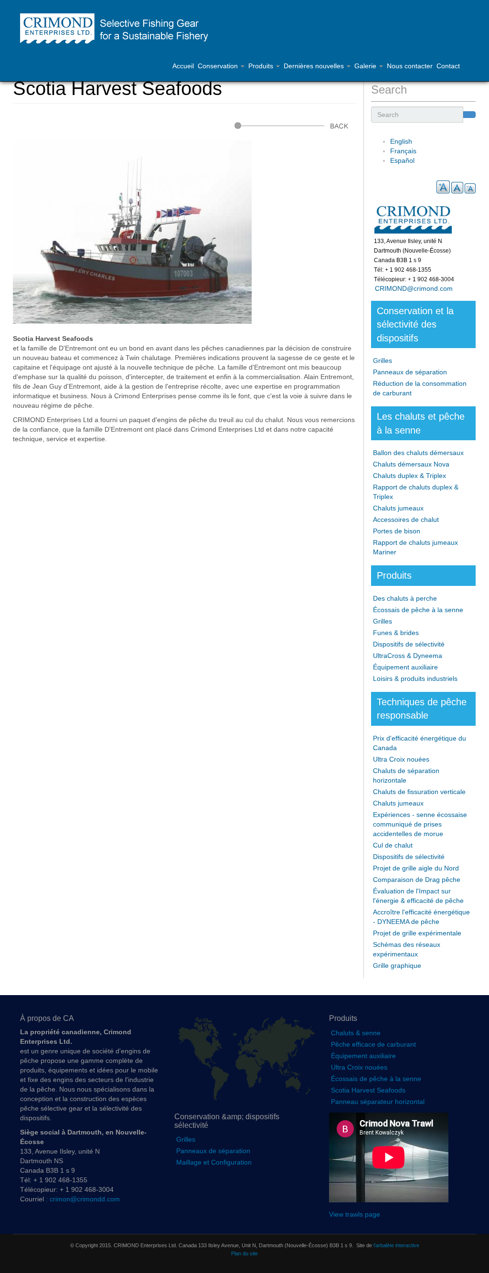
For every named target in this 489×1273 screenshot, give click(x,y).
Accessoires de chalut (406, 519)
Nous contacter (410, 66)
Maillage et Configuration (214, 1162)
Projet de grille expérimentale (417, 933)
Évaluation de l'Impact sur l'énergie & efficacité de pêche (418, 895)
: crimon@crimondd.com (82, 1199)
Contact (448, 66)
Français (403, 151)
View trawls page (354, 1214)
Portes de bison (396, 531)
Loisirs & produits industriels (415, 678)
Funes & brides (396, 632)
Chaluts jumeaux (398, 508)
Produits (261, 66)
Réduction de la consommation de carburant (420, 388)
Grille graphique (397, 965)
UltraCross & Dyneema (407, 655)
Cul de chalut (393, 845)
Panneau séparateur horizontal (378, 1101)
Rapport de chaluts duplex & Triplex (415, 491)
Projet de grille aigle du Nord (416, 868)
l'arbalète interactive (396, 1245)
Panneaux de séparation (410, 372)
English (401, 141)
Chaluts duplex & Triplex (409, 475)
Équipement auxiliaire (405, 667)
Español (402, 160)
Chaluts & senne (356, 1033)
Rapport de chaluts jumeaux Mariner (415, 547)
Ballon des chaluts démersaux (418, 452)
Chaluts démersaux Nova (411, 464)
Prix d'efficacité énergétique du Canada (419, 743)
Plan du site (244, 1253)
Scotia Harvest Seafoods (368, 1090)
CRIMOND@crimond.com (412, 288)
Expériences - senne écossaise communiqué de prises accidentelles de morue (420, 824)
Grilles (382, 360)
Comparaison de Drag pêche (416, 879)
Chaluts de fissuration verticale (419, 792)
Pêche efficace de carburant (373, 1044)
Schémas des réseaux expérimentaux (406, 949)
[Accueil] (118, 30)
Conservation (219, 66)
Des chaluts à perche (405, 598)
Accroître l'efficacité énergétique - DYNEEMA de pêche (421, 916)
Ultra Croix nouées (401, 759)
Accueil (183, 66)
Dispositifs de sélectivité (409, 644)
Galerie (366, 66)
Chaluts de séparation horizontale (406, 775)
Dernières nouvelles (315, 66)
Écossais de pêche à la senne (418, 610)
